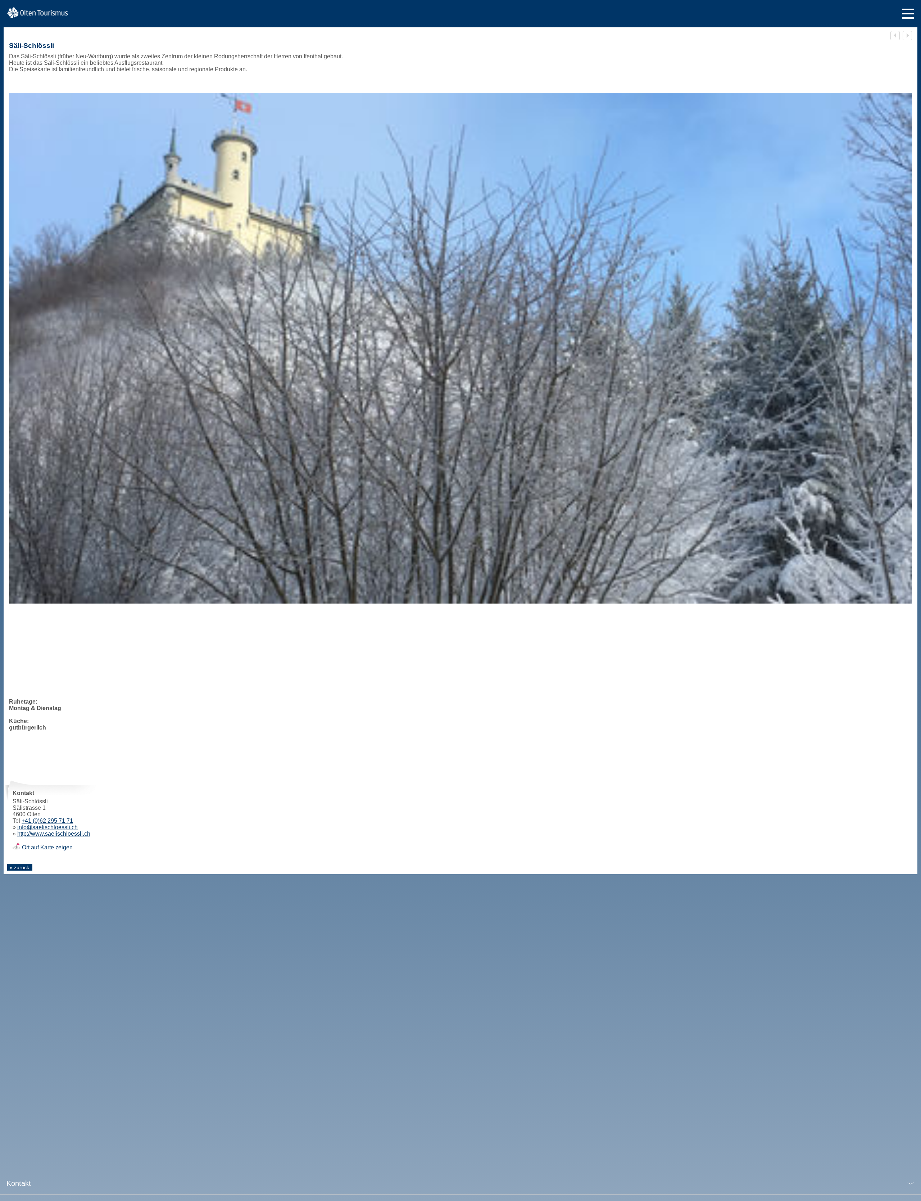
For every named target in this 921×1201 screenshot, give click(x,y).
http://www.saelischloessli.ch (53, 834)
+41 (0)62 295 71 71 (47, 821)
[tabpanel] (460, 348)
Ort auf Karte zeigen (47, 847)
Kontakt (18, 1183)
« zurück (19, 867)
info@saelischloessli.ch (47, 827)
